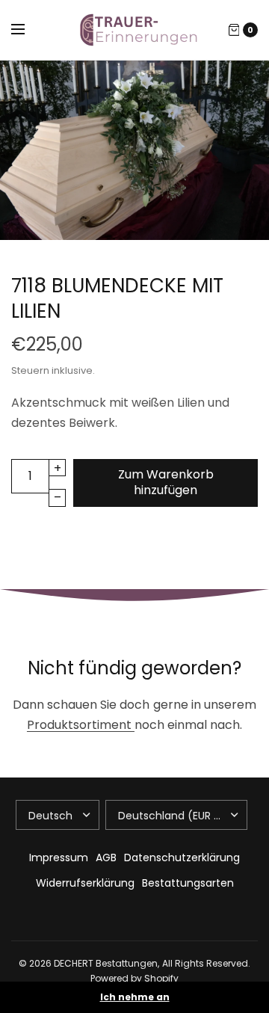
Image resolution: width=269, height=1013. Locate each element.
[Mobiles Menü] (27, 29)
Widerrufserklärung (85, 882)
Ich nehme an (135, 997)
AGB (106, 857)
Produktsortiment (80, 724)
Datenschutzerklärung (182, 857)
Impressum (58, 857)
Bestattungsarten (188, 882)
